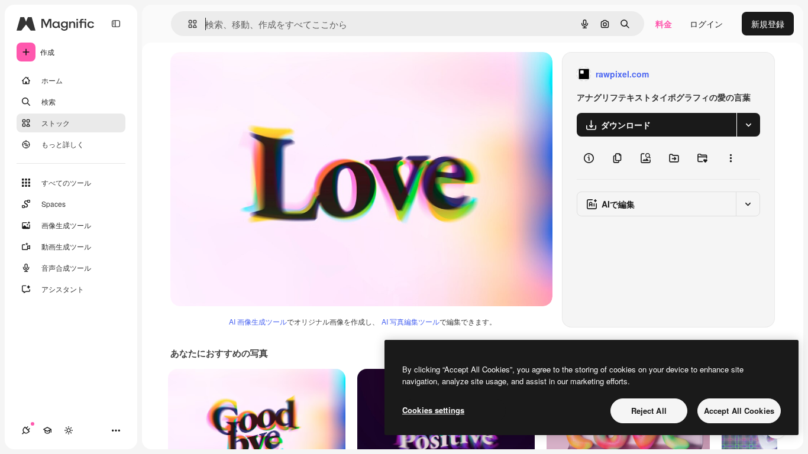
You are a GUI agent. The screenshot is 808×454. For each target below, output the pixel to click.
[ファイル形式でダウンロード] (748, 125)
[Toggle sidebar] (115, 23)
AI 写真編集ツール (410, 321)
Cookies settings (433, 410)
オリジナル (252, 74)
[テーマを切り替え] (68, 430)
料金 (663, 24)
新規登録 (767, 24)
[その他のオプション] (730, 158)
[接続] (26, 430)
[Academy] (47, 430)
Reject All (649, 410)
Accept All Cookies (739, 410)
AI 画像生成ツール (258, 321)
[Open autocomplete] (188, 24)
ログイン (706, 24)
